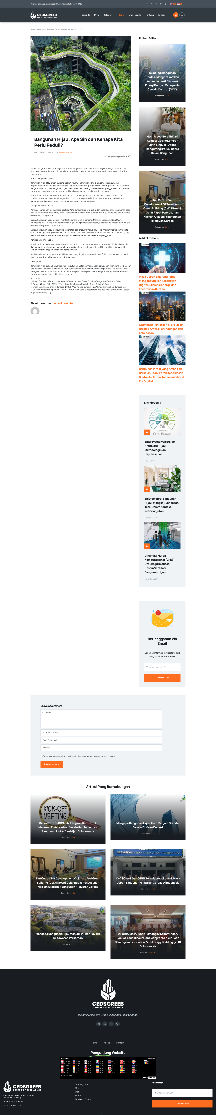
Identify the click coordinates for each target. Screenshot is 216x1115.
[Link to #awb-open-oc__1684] (182, 15)
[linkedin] (104, 1023)
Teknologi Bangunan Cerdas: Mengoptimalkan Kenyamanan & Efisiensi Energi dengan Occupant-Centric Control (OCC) (162, 81)
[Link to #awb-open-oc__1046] (175, 15)
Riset (167, 96)
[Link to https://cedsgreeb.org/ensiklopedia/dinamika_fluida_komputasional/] (147, 546)
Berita (167, 227)
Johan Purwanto (65, 152)
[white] (108, 980)
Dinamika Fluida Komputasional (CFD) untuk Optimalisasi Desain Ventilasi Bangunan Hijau (159, 564)
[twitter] (151, 4)
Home (32, 29)
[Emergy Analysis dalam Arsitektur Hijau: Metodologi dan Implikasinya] (162, 409)
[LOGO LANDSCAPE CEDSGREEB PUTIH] (43, 12)
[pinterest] (161, 4)
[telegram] (165, 4)
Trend (152, 833)
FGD (155, 952)
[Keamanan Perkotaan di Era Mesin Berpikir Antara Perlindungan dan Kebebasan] (162, 306)
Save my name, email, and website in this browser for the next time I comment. (79, 756)
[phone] (117, 1023)
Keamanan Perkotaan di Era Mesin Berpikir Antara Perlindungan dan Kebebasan (161, 329)
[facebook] (147, 4)
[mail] (111, 1023)
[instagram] (156, 4)
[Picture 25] (80, 37)
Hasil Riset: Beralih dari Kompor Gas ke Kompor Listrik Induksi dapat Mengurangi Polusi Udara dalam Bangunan (162, 145)
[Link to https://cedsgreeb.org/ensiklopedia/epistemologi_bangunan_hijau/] (147, 489)
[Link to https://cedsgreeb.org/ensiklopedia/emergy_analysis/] (147, 432)
